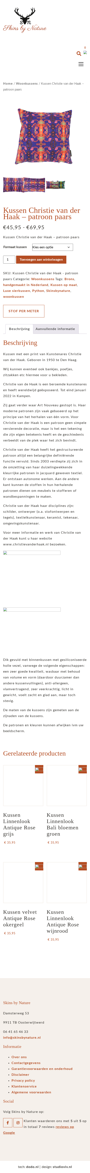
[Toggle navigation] (81, 64)
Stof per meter (24, 311)
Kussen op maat (63, 285)
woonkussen (13, 296)
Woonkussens (27, 83)
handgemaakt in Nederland (25, 285)
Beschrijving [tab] (19, 329)
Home (8, 83)
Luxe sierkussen (16, 291)
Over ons (19, 1057)
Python (38, 291)
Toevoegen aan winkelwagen (41, 259)
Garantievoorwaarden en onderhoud (42, 1069)
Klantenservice (24, 1086)
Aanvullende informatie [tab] (55, 329)
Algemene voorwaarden (31, 1092)
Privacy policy (23, 1080)
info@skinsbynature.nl (22, 1037)
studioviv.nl (62, 1167)
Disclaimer (20, 1074)
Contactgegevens (26, 1063)
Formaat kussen (15, 247)
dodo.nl (32, 1167)
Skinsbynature (58, 291)
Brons (69, 279)
